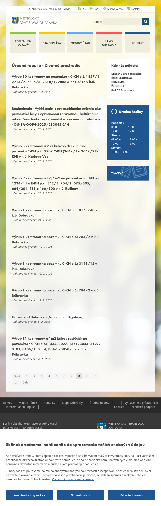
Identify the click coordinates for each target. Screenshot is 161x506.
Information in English (21, 407)
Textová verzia (115, 9)
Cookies (119, 407)
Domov (7, 403)
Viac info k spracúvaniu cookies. (73, 479)
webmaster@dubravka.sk (40, 423)
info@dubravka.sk (30, 428)
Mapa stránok (28, 403)
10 (94, 376)
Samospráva (52, 43)
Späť (17, 376)
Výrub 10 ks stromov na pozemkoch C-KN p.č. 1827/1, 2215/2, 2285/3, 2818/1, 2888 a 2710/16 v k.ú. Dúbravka (56, 81)
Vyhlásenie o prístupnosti (141, 403)
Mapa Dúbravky (72, 403)
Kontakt (138, 43)
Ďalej (26, 382)
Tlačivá (117, 173)
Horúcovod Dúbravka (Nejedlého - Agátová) (47, 317)
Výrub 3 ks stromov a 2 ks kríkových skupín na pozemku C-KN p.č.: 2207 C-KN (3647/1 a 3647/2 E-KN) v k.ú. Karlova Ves (55, 151)
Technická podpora (142, 407)
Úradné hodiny (99, 403)
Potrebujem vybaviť (23, 43)
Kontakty (135, 9)
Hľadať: (98, 22)
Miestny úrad (80, 43)
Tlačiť (96, 9)
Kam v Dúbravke (109, 43)
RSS (84, 9)
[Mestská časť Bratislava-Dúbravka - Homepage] (35, 20)
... (15, 382)
